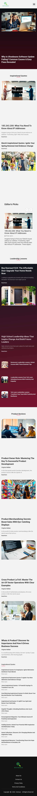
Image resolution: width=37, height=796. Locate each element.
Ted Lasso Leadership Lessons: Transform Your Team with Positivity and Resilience (23, 394)
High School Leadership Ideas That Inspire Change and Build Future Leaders (17, 339)
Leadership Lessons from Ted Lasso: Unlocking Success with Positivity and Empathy (22, 379)
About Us (18, 775)
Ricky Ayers (9, 236)
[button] (34, 4)
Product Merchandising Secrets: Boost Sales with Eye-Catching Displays (16, 522)
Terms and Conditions (18, 787)
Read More (4, 136)
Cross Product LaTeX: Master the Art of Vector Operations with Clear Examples (17, 583)
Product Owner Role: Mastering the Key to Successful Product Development (17, 461)
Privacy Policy (18, 783)
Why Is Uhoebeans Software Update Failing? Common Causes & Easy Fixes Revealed (17, 59)
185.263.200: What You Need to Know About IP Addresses (18, 232)
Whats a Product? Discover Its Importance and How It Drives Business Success (15, 643)
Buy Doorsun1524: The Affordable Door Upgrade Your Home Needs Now (17, 271)
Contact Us (18, 779)
